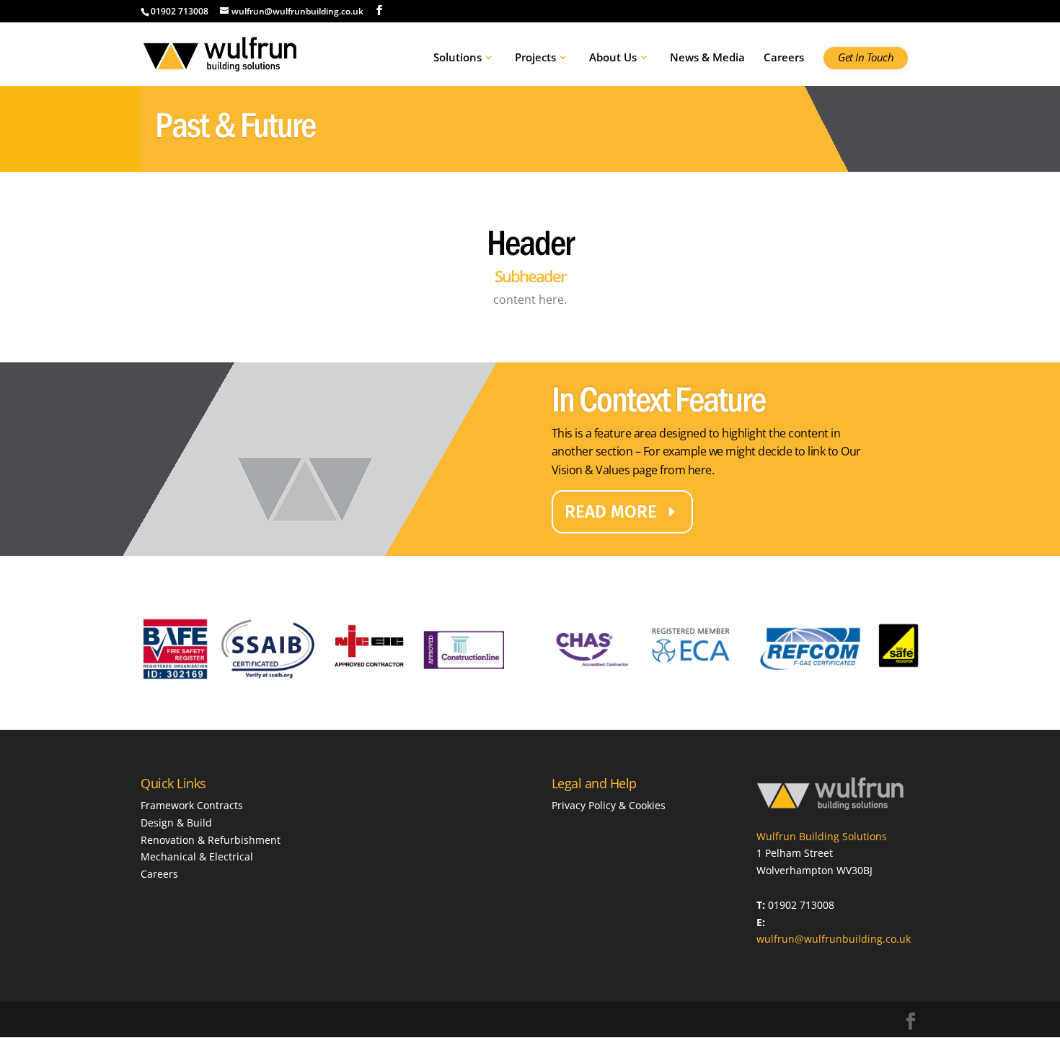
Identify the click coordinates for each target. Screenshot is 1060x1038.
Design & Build (176, 822)
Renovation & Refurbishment (211, 840)
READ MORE (611, 512)
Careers (784, 58)
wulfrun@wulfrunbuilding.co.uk (833, 939)
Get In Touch (865, 58)
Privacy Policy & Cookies (609, 805)
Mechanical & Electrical (197, 856)
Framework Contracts (192, 805)
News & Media (707, 58)
